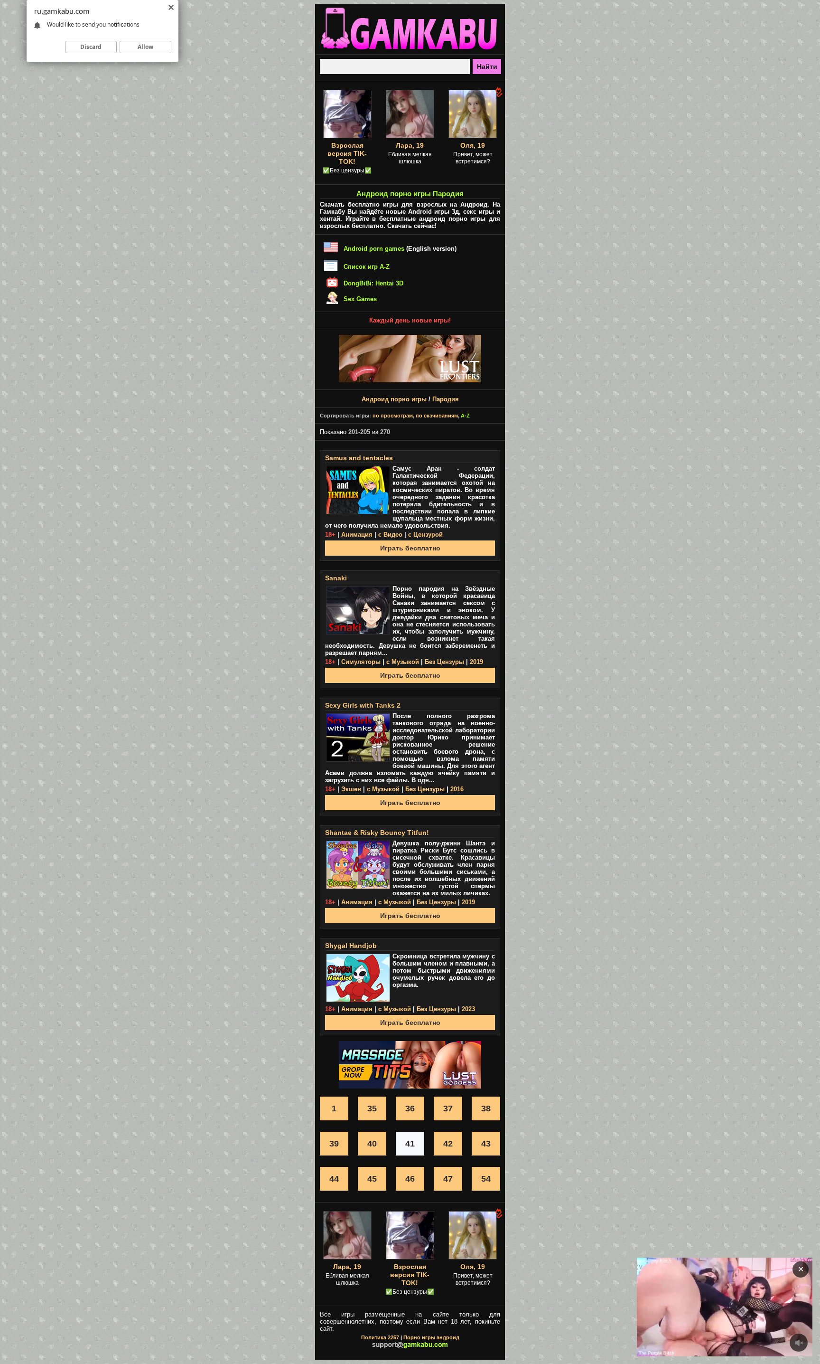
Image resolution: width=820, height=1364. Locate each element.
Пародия (445, 399)
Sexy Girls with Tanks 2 (363, 705)
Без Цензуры (444, 661)
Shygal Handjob (351, 945)
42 (448, 1143)
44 (334, 1179)
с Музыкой (402, 661)
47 (448, 1179)
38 (486, 1108)
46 (410, 1179)
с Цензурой (425, 534)
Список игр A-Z (367, 266)
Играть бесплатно (410, 548)
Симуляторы (361, 661)
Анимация (357, 534)
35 (372, 1108)
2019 (476, 661)
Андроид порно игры (394, 399)
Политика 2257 (380, 1337)
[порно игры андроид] (410, 50)
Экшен (351, 789)
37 (448, 1108)
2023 (468, 1009)
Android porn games (374, 248)
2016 (457, 789)
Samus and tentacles (359, 458)
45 (372, 1179)
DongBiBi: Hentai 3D (373, 283)
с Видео (390, 534)
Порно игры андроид (431, 1337)
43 (486, 1143)
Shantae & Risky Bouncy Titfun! (377, 832)
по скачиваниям (437, 415)
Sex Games (360, 299)
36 (410, 1108)
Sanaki (336, 578)
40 (372, 1143)
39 (334, 1143)
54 (486, 1179)
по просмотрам (393, 415)
